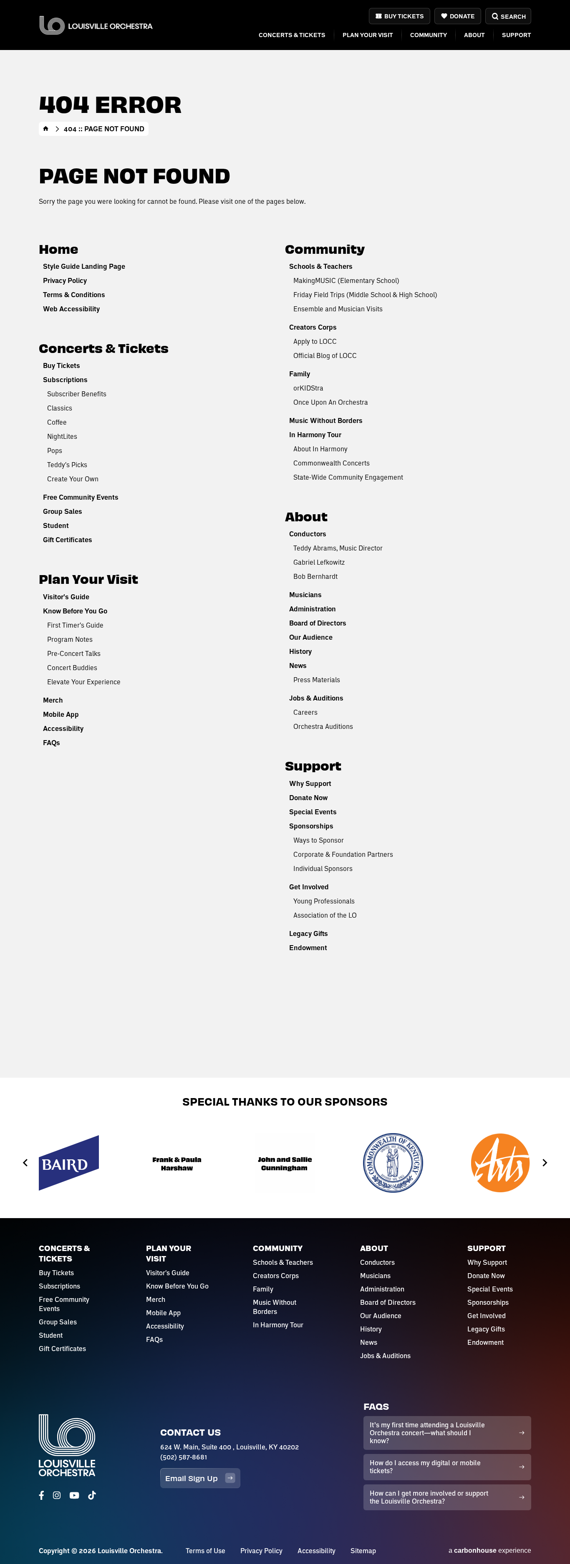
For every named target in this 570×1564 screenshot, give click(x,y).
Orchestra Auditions (323, 726)
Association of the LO (325, 915)
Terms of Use (205, 1550)
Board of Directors (317, 623)
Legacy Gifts (308, 933)
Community (428, 35)
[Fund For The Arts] (501, 1163)
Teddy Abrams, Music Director (338, 547)
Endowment (308, 947)
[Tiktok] (92, 1495)
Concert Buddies (72, 667)
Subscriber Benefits (76, 393)
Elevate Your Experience (84, 681)
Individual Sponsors (323, 868)
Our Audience (311, 637)
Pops (54, 450)
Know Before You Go (75, 611)
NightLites (62, 436)
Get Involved (309, 886)
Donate (462, 16)
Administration (312, 608)
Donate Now (308, 797)
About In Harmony (320, 448)
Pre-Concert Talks (74, 653)
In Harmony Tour (315, 434)
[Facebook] (41, 1495)
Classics (59, 407)
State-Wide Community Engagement (348, 477)
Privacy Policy (65, 280)
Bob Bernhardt (315, 576)
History (300, 651)
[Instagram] (57, 1495)
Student (56, 525)
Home (46, 129)
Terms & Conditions (74, 294)
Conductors (307, 533)
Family (299, 373)
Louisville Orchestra (96, 25)
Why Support (310, 783)
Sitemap (363, 1550)
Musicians (305, 594)
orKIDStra (308, 387)
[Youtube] (74, 1495)
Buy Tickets (404, 16)
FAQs (51, 742)
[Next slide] (544, 1163)
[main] (285, 539)
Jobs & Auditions (316, 698)
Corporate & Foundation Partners (343, 854)
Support (516, 35)
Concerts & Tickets (292, 35)
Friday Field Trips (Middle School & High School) (365, 294)
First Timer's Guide (75, 625)
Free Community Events (81, 497)
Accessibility (63, 728)
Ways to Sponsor (318, 840)
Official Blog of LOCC (325, 355)
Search (513, 16)
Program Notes (70, 639)
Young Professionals (324, 900)
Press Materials (316, 679)
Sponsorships (311, 826)
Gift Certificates (67, 539)
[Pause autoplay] (548, 1124)
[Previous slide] (25, 1163)
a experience (490, 1550)
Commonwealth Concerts (331, 462)
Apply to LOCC (315, 341)
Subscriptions (65, 379)
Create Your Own (72, 478)
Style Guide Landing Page (84, 266)
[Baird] (69, 1162)
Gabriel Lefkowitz (319, 562)
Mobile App (61, 714)
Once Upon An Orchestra (330, 402)
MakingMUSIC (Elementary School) (346, 280)
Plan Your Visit (368, 35)
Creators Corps (313, 327)
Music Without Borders (326, 420)
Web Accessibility (71, 308)
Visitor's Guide (66, 596)
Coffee (57, 422)
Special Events (313, 811)
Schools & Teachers (321, 266)
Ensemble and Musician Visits (338, 308)
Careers (305, 712)
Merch (53, 700)
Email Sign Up (191, 1478)
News (298, 665)
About (474, 35)
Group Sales (62, 511)
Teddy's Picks (67, 464)
